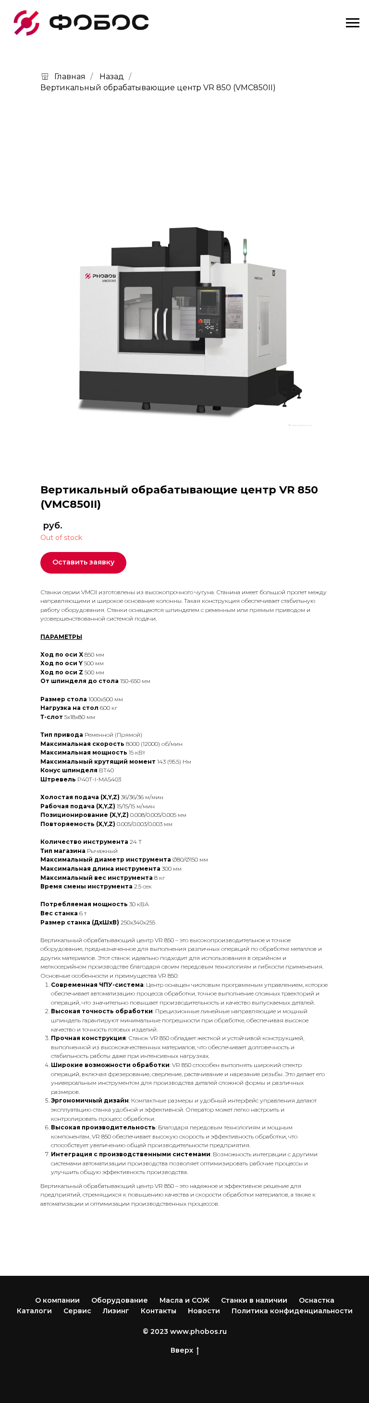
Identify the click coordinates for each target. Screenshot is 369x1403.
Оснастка (316, 1300)
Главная (70, 76)
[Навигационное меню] (352, 23)
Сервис (77, 1311)
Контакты (158, 1311)
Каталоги (34, 1311)
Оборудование (119, 1300)
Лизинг (116, 1311)
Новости (204, 1311)
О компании (57, 1300)
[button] (83, 563)
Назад (111, 76)
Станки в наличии (254, 1300)
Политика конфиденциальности (292, 1311)
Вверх (182, 1350)
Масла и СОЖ (184, 1300)
